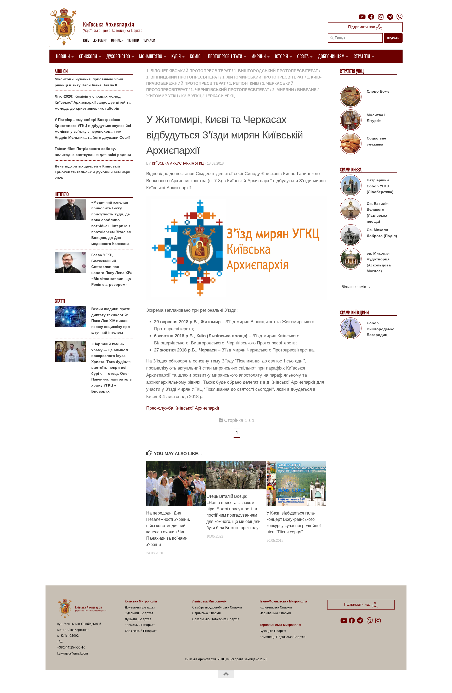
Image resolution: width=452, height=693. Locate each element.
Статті (60, 301)
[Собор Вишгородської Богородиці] (350, 329)
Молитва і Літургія (376, 118)
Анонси (61, 71)
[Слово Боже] (350, 97)
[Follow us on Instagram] (380, 17)
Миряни (258, 56)
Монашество (150, 56)
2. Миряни (283, 89)
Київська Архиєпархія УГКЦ (178, 163)
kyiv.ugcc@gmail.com (72, 653)
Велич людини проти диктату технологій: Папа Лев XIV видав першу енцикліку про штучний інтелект (111, 320)
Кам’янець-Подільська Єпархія (283, 637)
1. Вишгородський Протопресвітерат (276, 71)
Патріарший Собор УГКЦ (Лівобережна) (380, 186)
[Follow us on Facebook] (371, 17)
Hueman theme (118, 682)
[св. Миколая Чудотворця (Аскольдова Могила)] (350, 259)
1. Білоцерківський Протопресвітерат (188, 71)
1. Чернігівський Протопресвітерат (230, 89)
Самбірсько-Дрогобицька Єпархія (217, 607)
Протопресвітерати (225, 56)
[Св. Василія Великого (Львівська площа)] (350, 210)
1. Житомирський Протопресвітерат (263, 77)
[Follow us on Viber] (399, 17)
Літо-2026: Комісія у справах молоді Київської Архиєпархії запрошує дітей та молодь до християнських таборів (93, 102)
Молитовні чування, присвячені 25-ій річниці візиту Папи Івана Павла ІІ (89, 82)
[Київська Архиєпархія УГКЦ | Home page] (100, 27)
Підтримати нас (362, 27)
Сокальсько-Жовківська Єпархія (215, 619)
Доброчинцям (331, 56)
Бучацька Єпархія (273, 631)
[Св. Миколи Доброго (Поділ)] (350, 236)
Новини (63, 56)
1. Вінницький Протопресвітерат (182, 77)
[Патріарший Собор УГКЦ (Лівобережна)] (350, 186)
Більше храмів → (356, 286)
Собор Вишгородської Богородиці (381, 329)
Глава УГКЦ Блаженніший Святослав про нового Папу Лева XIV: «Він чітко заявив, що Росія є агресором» (111, 270)
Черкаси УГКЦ (220, 96)
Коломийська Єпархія (276, 607)
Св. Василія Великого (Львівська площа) (377, 212)
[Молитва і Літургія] (350, 121)
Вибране (307, 89)
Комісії (196, 56)
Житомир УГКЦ (162, 96)
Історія (281, 56)
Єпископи (88, 56)
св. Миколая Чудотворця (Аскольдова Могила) (379, 262)
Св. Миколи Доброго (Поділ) (382, 233)
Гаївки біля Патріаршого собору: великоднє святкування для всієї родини (93, 152)
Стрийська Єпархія (206, 613)
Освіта (303, 56)
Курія (176, 56)
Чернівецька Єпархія (275, 613)
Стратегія (362, 56)
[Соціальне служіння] (350, 144)
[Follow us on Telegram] (390, 17)
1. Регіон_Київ (244, 83)
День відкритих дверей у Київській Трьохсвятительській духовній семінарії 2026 (92, 172)
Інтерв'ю (61, 194)
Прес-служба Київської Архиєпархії (182, 408)
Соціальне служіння (376, 141)
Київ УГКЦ (191, 96)
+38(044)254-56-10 (71, 647)
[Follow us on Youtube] (362, 17)
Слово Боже (378, 91)
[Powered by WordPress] (76, 682)
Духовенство (118, 56)
